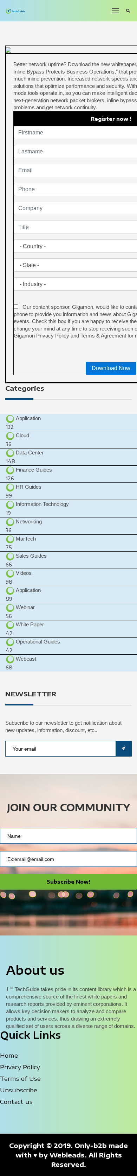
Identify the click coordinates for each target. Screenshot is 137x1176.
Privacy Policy (52, 336)
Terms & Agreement (103, 336)
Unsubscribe (18, 1090)
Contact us (16, 1101)
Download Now (111, 368)
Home (9, 1055)
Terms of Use (20, 1078)
